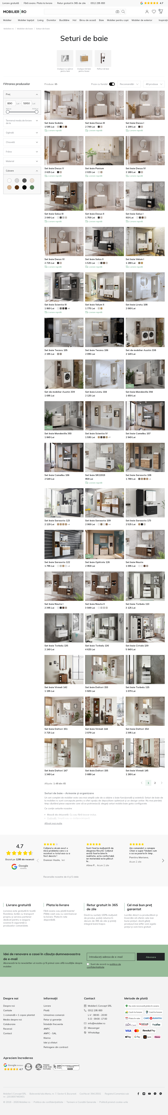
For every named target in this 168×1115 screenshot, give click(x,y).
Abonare (151, 957)
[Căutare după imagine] (117, 11)
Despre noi (9, 1005)
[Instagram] (145, 1093)
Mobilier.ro (9, 28)
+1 (150, 479)
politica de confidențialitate (104, 966)
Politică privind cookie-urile (113, 1102)
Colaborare (9, 1024)
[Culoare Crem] (32, 180)
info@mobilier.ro (96, 1023)
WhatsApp (94, 1032)
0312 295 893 (95, 1010)
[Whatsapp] (162, 1093)
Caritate (7, 1010)
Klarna (47, 1037)
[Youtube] (151, 1093)
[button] (147, 11)
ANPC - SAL (50, 1033)
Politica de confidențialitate (48, 1102)
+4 (69, 524)
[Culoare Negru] (24, 187)
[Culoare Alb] (9, 180)
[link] (142, 783)
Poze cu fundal (99, 84)
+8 (69, 308)
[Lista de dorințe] (154, 11)
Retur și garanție (53, 1019)
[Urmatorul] (162, 783)
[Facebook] (139, 1093)
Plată (46, 1010)
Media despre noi (12, 1019)
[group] (57, 858)
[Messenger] (156, 1093)
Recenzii (7, 1028)
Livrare (47, 1005)
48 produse (152, 84)
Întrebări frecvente (53, 1024)
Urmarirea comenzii (54, 1015)
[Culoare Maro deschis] (9, 187)
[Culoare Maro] (17, 187)
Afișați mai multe (53, 823)
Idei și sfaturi (50, 1042)
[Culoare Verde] (32, 187)
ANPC (47, 1028)
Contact (7, 1033)
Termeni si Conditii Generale (81, 1102)
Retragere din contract (56, 1047)
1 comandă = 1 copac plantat (19, 1015)
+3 (109, 437)
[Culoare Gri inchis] (24, 180)
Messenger (94, 1027)
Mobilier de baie (25, 28)
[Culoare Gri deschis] (17, 180)
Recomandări (127, 84)
